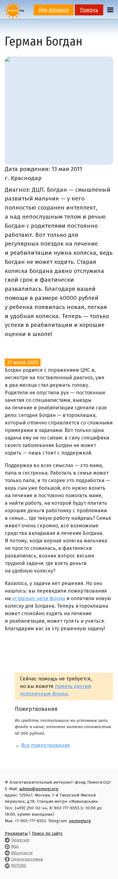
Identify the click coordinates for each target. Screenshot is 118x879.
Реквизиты (16, 833)
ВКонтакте (22, 852)
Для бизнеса (54, 10)
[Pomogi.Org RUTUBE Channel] (7, 865)
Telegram (20, 840)
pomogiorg (80, 820)
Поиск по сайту (47, 833)
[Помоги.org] (14, 10)
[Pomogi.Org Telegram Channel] (7, 840)
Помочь (89, 10)
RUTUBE (18, 865)
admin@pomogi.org (39, 788)
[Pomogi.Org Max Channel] (7, 846)
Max (15, 846)
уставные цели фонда (38, 598)
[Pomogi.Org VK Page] (7, 852)
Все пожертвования (45, 745)
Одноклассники (27, 859)
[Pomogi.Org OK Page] (7, 859)
